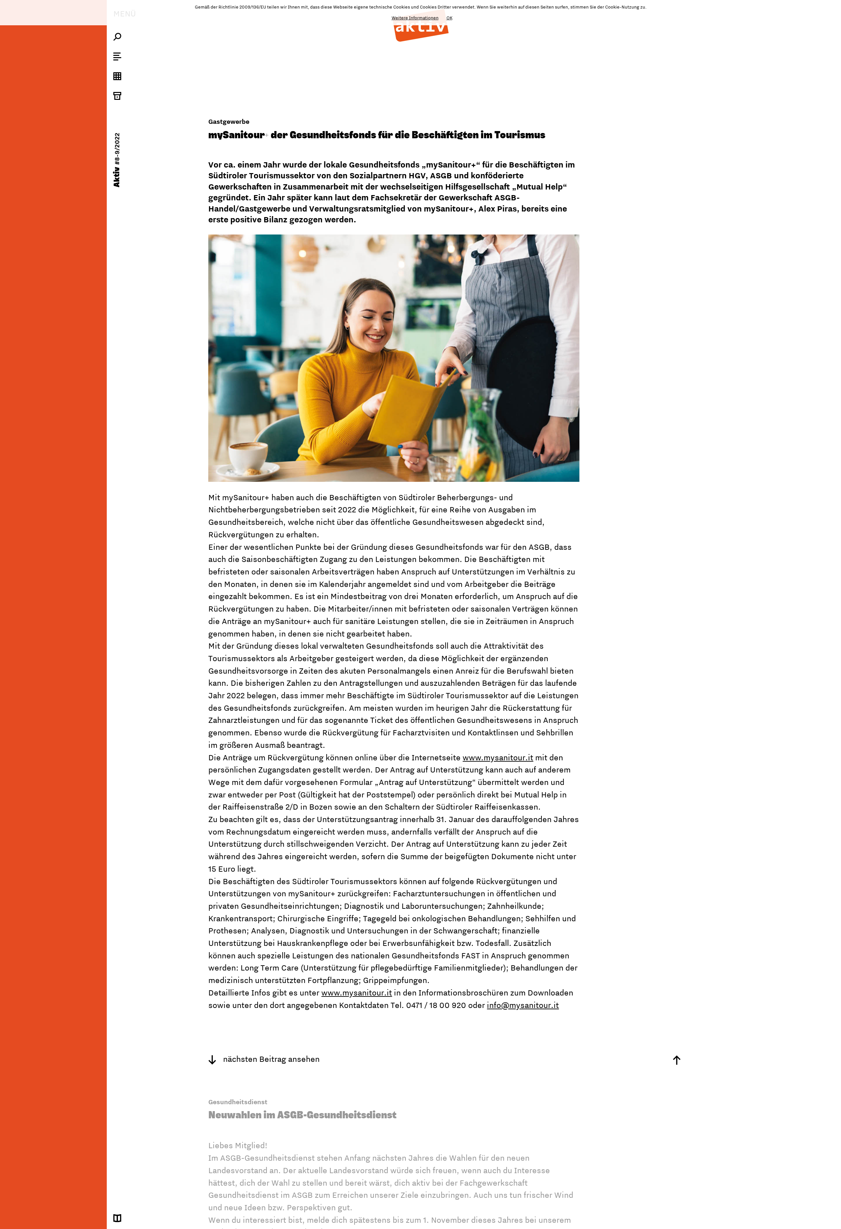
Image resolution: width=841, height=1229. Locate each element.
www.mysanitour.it (498, 757)
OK (449, 18)
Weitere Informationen (415, 18)
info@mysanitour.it (523, 1005)
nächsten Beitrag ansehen (270, 1059)
